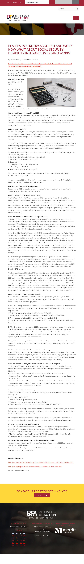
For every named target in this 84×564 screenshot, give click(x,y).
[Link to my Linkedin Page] (17, 539)
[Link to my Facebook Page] (13, 539)
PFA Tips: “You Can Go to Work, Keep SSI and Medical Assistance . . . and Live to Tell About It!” (40, 462)
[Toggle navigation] (76, 18)
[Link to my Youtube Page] (21, 539)
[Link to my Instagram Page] (24, 539)
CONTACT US (40, 495)
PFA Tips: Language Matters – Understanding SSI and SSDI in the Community (34, 467)
